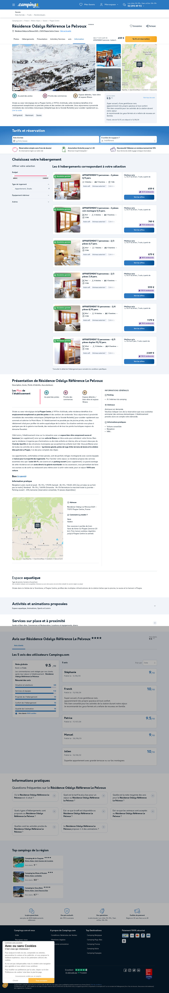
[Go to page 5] (69, 197)
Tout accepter (41, 981)
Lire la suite (17, 110)
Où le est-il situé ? (31, 796)
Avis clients (18, 646)
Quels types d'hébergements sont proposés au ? (30, 814)
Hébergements (28, 39)
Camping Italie (93, 949)
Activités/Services (57, 39)
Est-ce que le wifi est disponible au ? (79, 814)
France (26, 21)
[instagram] (129, 970)
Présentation (42, 39)
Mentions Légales (58, 940)
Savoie (45, 21)
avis (69, 39)
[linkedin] (138, 970)
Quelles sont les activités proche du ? (30, 829)
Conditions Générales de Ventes (64, 935)
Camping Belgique (94, 935)
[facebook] (125, 970)
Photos (16, 39)
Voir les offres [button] (139, 197)
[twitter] (134, 970)
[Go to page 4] (68, 197)
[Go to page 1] (64, 197)
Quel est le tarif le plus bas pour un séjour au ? (81, 798)
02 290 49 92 (135, 6)
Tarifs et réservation (141, 39)
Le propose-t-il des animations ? (81, 827)
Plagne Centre (54, 21)
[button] (5, 985)
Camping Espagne (94, 953)
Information (79, 39)
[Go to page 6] (70, 230)
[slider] (13, 176)
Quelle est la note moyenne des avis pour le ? (130, 798)
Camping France (93, 944)
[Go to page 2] (65, 197)
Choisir (15, 981)
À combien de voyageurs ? (110, 138)
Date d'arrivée (18, 138)
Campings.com (17, 21)
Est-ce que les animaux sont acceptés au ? (130, 814)
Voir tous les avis (149, 98)
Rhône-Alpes (35, 21)
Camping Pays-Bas (94, 940)
